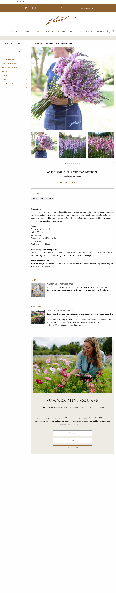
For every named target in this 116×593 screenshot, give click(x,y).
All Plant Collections (11, 51)
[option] (44, 145)
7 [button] (77, 163)
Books (89, 31)
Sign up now (73, 448)
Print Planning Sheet (74, 182)
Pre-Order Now (86, 8)
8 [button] (79, 163)
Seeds (4, 55)
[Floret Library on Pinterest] (20, 2)
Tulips (4, 87)
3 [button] (69, 163)
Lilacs (4, 75)
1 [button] (65, 163)
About (37, 31)
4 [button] (71, 163)
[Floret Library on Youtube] (23, 2)
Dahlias (5, 71)
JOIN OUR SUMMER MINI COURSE (78, 38)
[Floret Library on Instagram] (17, 2)
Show (100, 31)
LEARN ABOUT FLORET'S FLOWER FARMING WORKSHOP (45, 38)
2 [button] (67, 163)
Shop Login (106, 2)
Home (32, 43)
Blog (79, 31)
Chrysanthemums (9, 63)
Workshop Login (91, 2)
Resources (67, 31)
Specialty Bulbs (8, 83)
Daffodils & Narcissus (11, 67)
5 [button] (73, 163)
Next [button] (113, 163)
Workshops (51, 31)
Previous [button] (32, 163)
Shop (14, 31)
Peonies (5, 79)
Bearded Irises (8, 59)
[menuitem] (15, 31)
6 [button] (75, 163)
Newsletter (6, 2)
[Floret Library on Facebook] (14, 2)
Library (25, 31)
